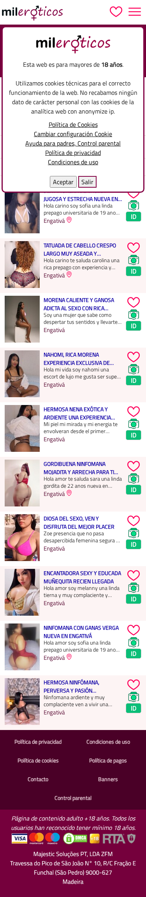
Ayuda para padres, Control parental (73, 143)
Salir (87, 182)
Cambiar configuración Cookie (73, 134)
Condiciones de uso (73, 162)
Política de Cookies (73, 124)
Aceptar (63, 182)
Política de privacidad (73, 152)
